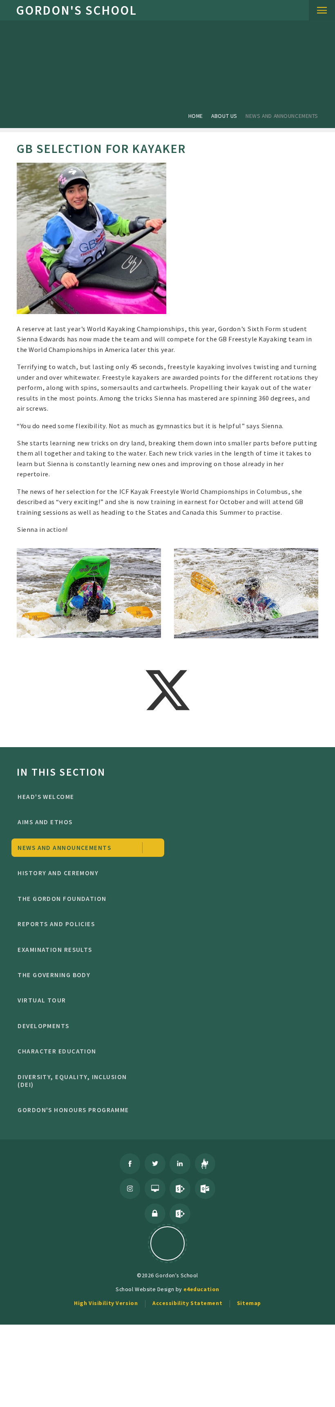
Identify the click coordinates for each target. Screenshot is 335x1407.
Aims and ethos (45, 822)
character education (57, 1051)
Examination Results (55, 949)
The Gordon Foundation (62, 899)
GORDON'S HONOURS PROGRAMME (73, 1110)
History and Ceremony (58, 873)
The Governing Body (54, 975)
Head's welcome (46, 797)
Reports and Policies (56, 924)
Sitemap (249, 1303)
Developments (43, 1026)
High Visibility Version (106, 1303)
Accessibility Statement (187, 1303)
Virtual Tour (42, 1000)
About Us (224, 115)
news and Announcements (282, 115)
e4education (201, 1289)
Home (195, 115)
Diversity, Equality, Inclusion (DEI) (72, 1080)
